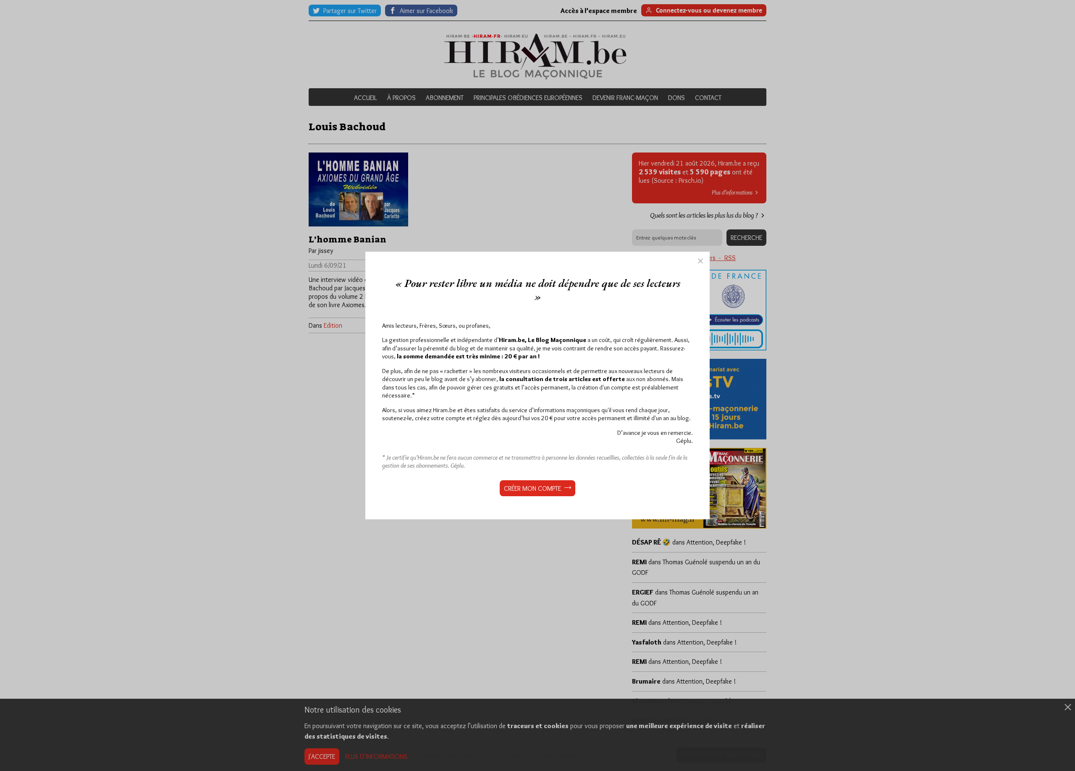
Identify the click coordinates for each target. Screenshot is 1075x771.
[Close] (700, 261)
